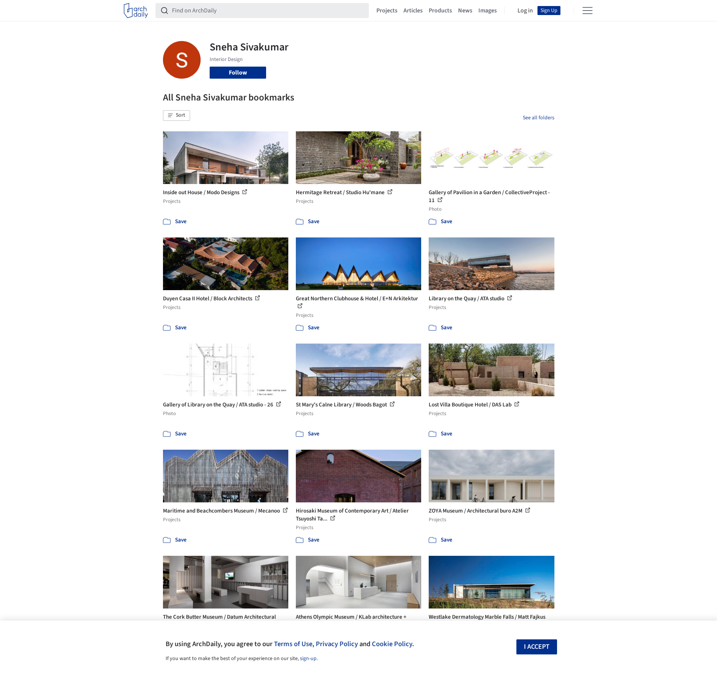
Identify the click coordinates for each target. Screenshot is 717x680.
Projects (386, 10)
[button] (176, 115)
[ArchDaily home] (136, 10)
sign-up (308, 658)
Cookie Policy (392, 644)
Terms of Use (293, 644)
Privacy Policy (337, 644)
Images (487, 10)
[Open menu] (588, 11)
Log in (525, 10)
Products (440, 10)
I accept (537, 646)
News (465, 10)
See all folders (538, 117)
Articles (413, 10)
